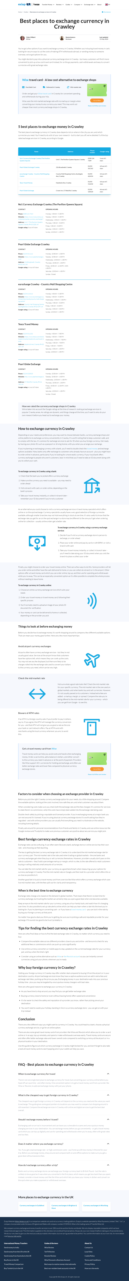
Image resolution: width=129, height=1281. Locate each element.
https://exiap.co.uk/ (22, 1221)
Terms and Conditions (93, 1260)
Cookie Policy (90, 1256)
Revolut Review (50, 1256)
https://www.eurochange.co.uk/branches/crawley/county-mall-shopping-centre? (31, 299)
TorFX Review (49, 1252)
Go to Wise (97, 100)
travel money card (78, 909)
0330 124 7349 (28, 214)
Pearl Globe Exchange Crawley (30, 167)
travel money (92, 448)
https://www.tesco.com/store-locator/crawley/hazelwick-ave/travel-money (31, 339)
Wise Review (49, 1247)
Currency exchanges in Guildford (32, 1205)
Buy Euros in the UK (11, 1260)
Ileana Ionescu (70, 37)
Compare (77, 4)
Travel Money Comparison (14, 1264)
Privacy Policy (90, 1264)
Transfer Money (47, 4)
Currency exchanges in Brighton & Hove (64, 1206)
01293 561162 (28, 254)
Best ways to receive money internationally (60, 1264)
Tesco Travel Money (26, 183)
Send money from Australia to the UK (17, 1256)
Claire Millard (30, 37)
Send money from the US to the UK (16, 1252)
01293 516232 (28, 334)
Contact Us (89, 1247)
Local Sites (88, 1252)
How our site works (92, 1268)
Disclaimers (107, 12)
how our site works (14, 1236)
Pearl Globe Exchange (27, 190)
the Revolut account (72, 956)
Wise (25, 80)
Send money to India (11, 1247)
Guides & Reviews (51, 1243)
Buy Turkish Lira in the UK (13, 1268)
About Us (88, 1243)
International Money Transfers (15, 1243)
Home (20, 12)
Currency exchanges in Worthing (95, 1205)
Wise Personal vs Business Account (57, 1260)
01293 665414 (28, 294)
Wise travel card (44, 93)
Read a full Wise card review (97, 106)
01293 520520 (28, 374)
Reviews (59, 4)
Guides (68, 4)
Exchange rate (88, 4)
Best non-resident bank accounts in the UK (59, 1268)
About (99, 4)
